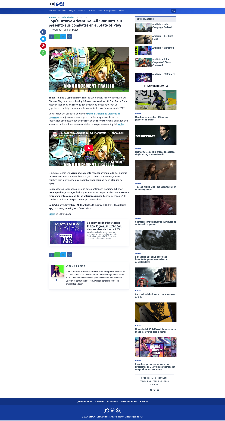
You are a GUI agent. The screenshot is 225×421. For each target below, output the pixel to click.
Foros (121, 10)
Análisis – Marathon (163, 47)
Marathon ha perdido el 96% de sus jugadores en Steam (151, 118)
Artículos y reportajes (107, 10)
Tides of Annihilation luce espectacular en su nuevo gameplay (155, 188)
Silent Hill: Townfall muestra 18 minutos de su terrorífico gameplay (155, 223)
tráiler (120, 124)
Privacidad (145, 381)
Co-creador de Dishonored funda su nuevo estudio (155, 295)
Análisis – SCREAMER (163, 74)
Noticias (62, 10)
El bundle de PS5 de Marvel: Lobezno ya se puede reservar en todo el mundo (155, 330)
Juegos (71, 10)
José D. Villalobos (67, 17)
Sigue (52, 214)
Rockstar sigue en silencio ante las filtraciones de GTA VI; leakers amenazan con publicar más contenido (155, 367)
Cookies (154, 384)
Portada (52, 10)
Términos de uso (161, 381)
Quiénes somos (148, 378)
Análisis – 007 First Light (162, 37)
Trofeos (91, 10)
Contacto (163, 378)
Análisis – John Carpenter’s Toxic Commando (161, 62)
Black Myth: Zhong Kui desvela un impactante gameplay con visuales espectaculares (151, 259)
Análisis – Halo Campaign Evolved (162, 26)
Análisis (81, 10)
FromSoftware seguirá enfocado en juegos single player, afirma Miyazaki (155, 153)
